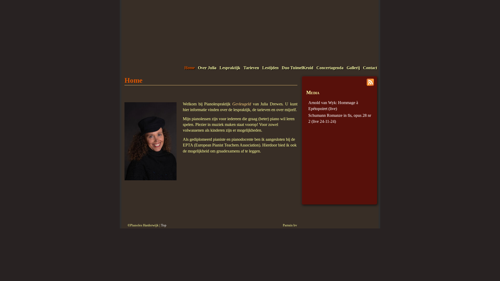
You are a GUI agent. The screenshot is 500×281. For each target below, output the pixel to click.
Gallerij (353, 68)
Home (189, 68)
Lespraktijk (230, 68)
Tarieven (251, 68)
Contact (370, 68)
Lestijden (270, 68)
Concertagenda (329, 68)
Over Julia (207, 68)
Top (163, 225)
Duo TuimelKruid (297, 68)
